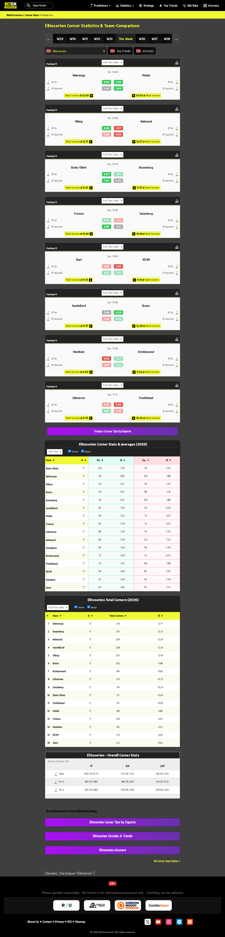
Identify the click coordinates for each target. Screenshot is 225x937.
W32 (97, 39)
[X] (148, 922)
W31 (85, 39)
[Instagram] (169, 922)
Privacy (59, 921)
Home (74, 451)
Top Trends (171, 5)
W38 (167, 39)
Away (87, 451)
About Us (33, 921)
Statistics (125, 5)
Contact (47, 921)
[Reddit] (190, 922)
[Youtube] (158, 922)
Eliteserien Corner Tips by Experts (112, 822)
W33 (109, 39)
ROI (69, 921)
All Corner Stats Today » (167, 861)
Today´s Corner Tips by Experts (112, 431)
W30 (73, 39)
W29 (60, 39)
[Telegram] (179, 922)
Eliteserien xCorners (112, 850)
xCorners (213, 5)
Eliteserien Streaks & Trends (112, 836)
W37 (155, 39)
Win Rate (192, 5)
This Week (125, 39)
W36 (142, 39)
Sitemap (80, 921)
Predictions (101, 5)
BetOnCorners (14, 15)
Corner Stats (32, 15)
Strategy (148, 5)
